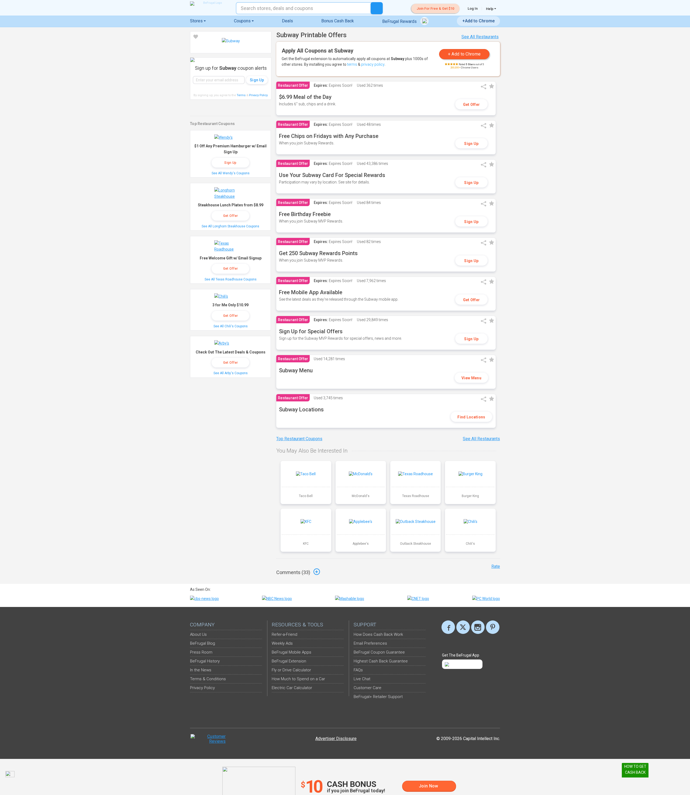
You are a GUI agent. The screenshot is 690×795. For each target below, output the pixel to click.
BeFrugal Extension (289, 661)
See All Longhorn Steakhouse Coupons (230, 226)
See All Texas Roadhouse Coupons (231, 279)
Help (490, 9)
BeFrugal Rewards (400, 21)
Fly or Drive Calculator (291, 670)
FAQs (358, 670)
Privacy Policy (258, 95)
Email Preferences (370, 643)
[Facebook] (448, 627)
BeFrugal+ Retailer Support (378, 696)
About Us (198, 634)
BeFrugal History (205, 661)
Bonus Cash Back (337, 20)
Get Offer (471, 104)
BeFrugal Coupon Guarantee (379, 652)
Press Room (201, 652)
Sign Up (471, 143)
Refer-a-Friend (284, 634)
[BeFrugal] (210, 3)
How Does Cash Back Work (378, 634)
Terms (241, 95)
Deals (287, 20)
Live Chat (362, 678)
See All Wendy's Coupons (231, 173)
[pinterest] (492, 627)
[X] (463, 627)
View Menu (471, 378)
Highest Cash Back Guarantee (381, 661)
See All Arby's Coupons (230, 373)
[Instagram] (478, 627)
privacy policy (373, 64)
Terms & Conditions (208, 678)
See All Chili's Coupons (230, 326)
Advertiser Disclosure (336, 738)
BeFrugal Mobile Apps (291, 652)
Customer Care (367, 687)
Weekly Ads (282, 643)
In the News (200, 670)
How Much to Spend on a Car (298, 678)
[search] (377, 8)
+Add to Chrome (478, 20)
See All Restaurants (480, 36)
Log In (473, 8)
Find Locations (471, 417)
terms (352, 64)
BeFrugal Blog (202, 643)
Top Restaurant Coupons (299, 438)
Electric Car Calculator (292, 687)
